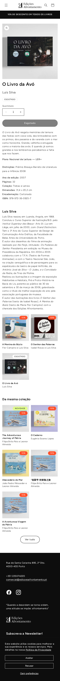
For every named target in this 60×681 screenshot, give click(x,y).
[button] (6, 5)
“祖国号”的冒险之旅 (41, 480)
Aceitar (29, 658)
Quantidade (8, 106)
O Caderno (36, 435)
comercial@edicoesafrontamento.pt (26, 579)
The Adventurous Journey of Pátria (11, 436)
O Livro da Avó (10, 383)
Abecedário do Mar (12, 480)
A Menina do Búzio (12, 344)
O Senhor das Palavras (43, 344)
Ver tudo (30, 539)
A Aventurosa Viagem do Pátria (14, 523)
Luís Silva (9, 211)
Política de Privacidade (38, 649)
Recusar (29, 665)
